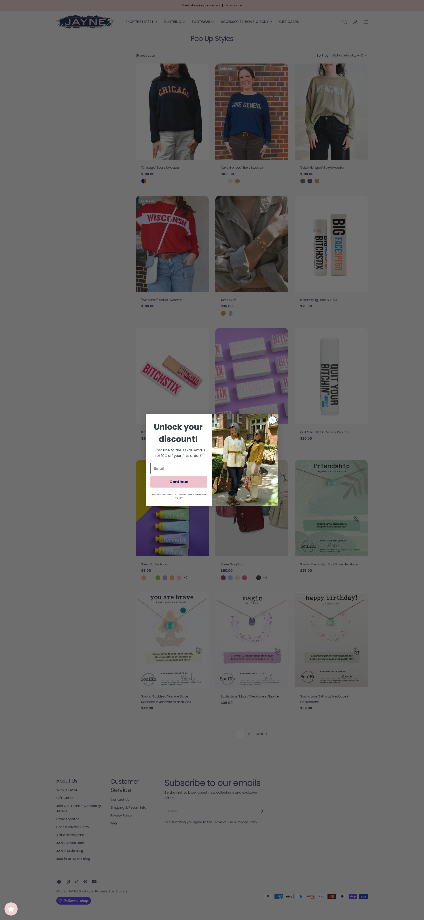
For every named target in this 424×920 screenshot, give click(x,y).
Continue (179, 481)
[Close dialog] (272, 420)
